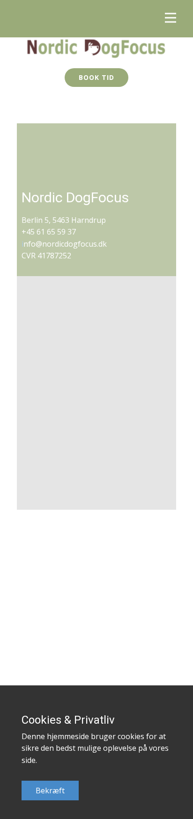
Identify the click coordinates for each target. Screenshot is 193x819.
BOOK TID (96, 77)
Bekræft (50, 790)
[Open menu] (170, 17)
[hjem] (96, 48)
